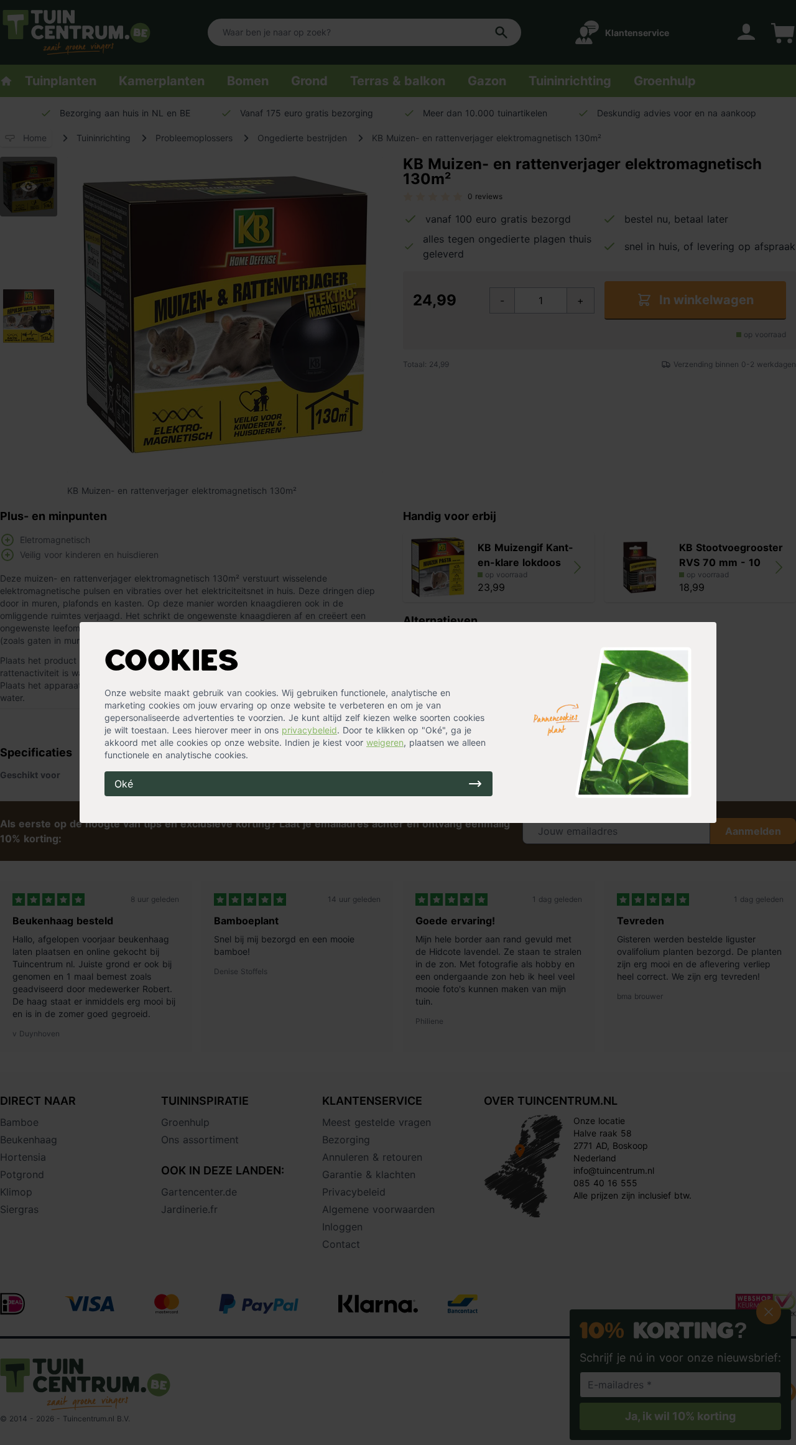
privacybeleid (309, 730)
